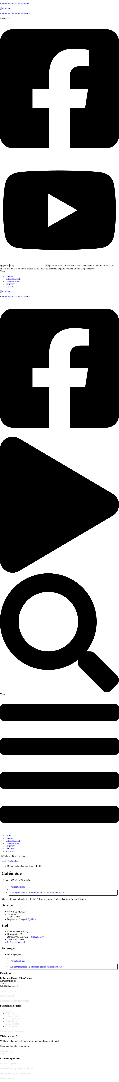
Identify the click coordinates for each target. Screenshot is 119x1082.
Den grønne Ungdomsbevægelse (15, 1073)
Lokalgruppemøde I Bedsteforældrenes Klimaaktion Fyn (37, 892)
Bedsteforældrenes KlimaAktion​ (15, 296)
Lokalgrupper (13, 279)
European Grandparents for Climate (16, 1068)
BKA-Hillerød (12, 1016)
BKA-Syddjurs (13, 1018)
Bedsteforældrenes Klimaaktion (14, 3)
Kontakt (10, 284)
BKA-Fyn (10, 1013)
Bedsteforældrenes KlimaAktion (15, 13)
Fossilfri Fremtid (7, 1078)
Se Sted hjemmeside (16, 942)
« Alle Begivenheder (10, 861)
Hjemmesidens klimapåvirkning (14, 1001)
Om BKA (9, 276)
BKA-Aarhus (12, 1026)
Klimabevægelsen (8, 1063)
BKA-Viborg (12, 1021)
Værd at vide (12, 281)
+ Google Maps (36, 937)
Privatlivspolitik (7, 996)
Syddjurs (32, 919)
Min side (10, 287)
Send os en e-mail (8, 991)
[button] (59, 271)
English (10, 849)
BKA (8, 1010)
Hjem (8, 836)
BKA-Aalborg (12, 1024)
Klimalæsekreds (17, 887)
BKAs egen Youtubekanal (12, 1031)
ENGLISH (5, 18)
